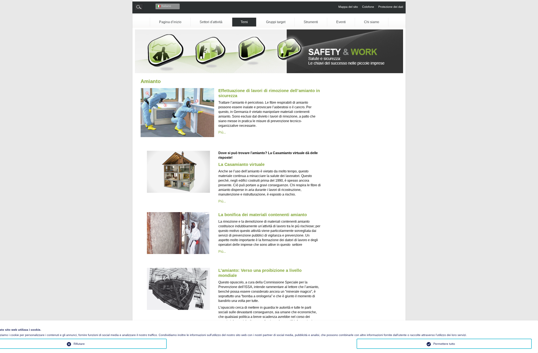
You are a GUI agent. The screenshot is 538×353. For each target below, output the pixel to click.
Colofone (368, 6)
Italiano (166, 6)
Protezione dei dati (390, 6)
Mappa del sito (348, 6)
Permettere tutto (444, 343)
